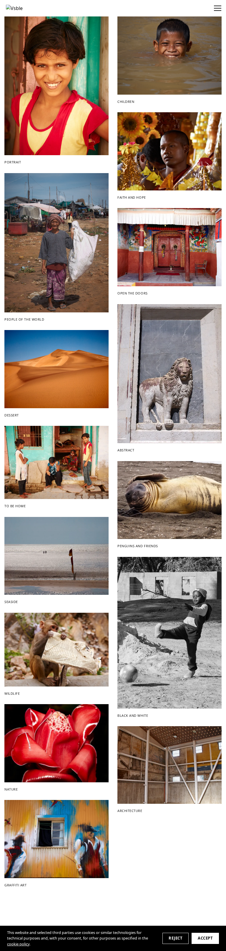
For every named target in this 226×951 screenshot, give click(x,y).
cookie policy (18, 944)
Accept (205, 938)
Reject (175, 938)
